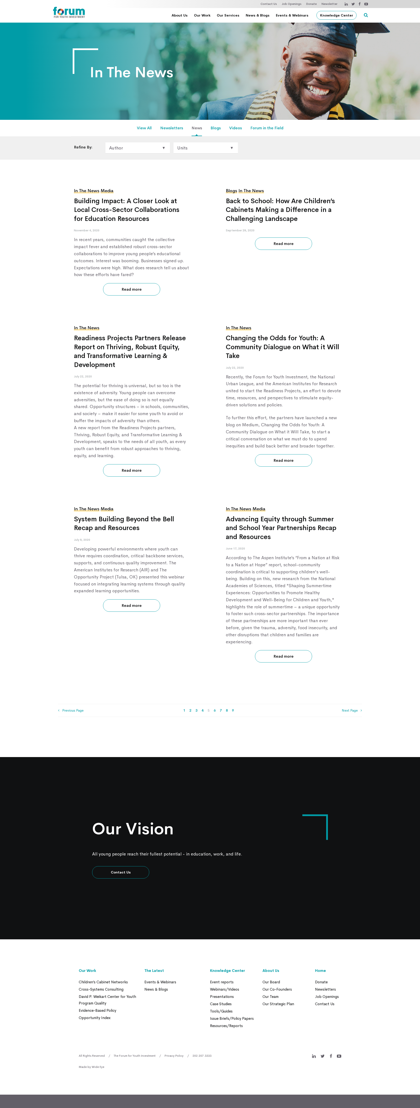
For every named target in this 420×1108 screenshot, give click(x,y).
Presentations (222, 996)
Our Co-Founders (277, 989)
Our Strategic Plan (278, 1004)
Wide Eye (98, 1067)
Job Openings (291, 4)
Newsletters (171, 128)
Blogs (215, 128)
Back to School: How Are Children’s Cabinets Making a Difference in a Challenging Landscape (280, 210)
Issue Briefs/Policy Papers (232, 1018)
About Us (180, 15)
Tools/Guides (221, 1011)
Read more (132, 289)
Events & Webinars (292, 15)
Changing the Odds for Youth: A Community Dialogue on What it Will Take (282, 347)
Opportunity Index (95, 1017)
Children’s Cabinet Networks (103, 982)
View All (144, 128)
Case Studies (221, 1004)
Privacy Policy (174, 1056)
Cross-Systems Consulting (101, 989)
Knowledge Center (336, 15)
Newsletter (329, 4)
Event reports (222, 982)
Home (320, 970)
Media (107, 190)
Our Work (202, 15)
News (197, 128)
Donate (311, 4)
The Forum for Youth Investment (135, 1056)
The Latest (154, 970)
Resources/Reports (226, 1025)
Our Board (271, 982)
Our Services (228, 15)
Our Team (270, 996)
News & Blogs (258, 15)
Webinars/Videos (224, 989)
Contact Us (269, 4)
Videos (235, 128)
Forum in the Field (266, 128)
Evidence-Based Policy (97, 1010)
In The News (86, 190)
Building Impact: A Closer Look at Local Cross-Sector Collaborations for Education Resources (126, 210)
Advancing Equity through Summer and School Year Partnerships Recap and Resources (281, 528)
